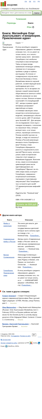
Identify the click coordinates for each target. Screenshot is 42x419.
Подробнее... (35, 236)
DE (30, 2)
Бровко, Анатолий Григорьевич (15, 324)
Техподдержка (15, 336)
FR (39, 2)
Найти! (36, 13)
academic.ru (9, 3)
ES (34, 2)
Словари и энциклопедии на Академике (20, 8)
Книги (30, 23)
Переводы (11, 23)
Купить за (26, 204)
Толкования (21, 19)
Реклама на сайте (25, 336)
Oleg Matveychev (9, 307)
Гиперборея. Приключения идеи (9, 273)
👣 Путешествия (6, 339)
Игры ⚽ (30, 27)
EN (26, 2)
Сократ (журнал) (9, 296)
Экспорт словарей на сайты (9, 343)
